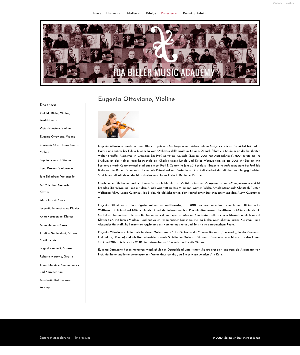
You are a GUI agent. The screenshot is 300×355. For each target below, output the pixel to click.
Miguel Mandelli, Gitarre (56, 248)
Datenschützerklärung (55, 337)
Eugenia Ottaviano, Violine (57, 136)
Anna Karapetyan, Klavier (56, 216)
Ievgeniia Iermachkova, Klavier (59, 208)
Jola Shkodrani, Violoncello (57, 176)
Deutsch (277, 3)
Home (97, 13)
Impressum (82, 337)
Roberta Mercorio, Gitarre (56, 256)
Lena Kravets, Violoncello (56, 168)
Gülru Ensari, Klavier (53, 200)
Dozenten (167, 13)
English (290, 3)
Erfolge (151, 13)
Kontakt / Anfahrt (195, 13)
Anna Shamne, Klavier (54, 225)
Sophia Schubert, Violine (55, 160)
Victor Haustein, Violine (55, 128)
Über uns (112, 13)
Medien (132, 13)
